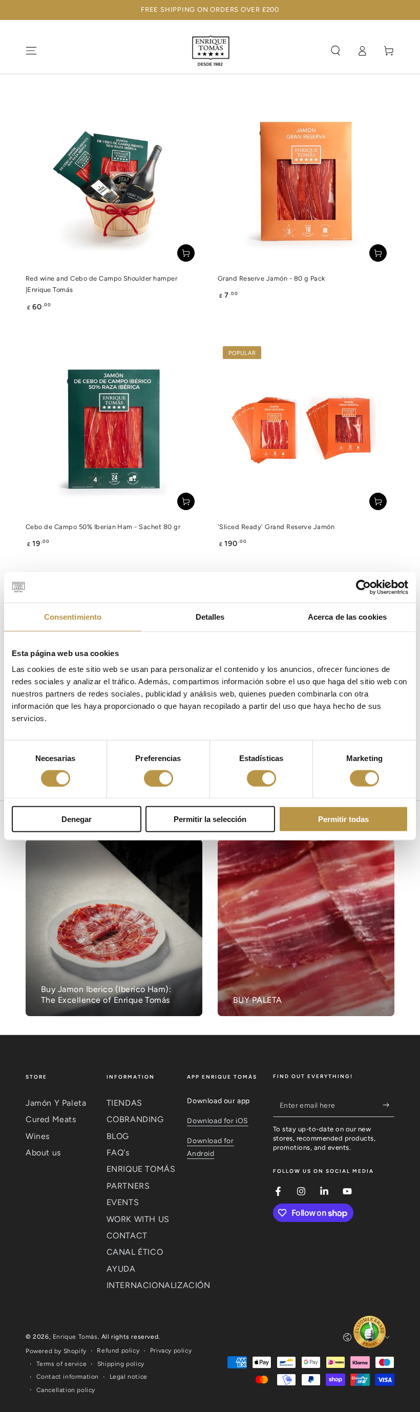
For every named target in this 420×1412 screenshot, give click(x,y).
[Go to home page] (210, 51)
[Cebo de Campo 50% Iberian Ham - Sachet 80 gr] (114, 429)
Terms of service (61, 1363)
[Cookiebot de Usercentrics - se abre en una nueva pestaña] (363, 587)
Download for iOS (217, 1120)
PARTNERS (128, 1186)
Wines (38, 1136)
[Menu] (31, 50)
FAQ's (118, 1152)
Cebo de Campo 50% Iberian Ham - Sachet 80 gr (103, 527)
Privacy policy (171, 1350)
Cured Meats (51, 1119)
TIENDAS (124, 1103)
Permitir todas (343, 819)
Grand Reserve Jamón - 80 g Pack (271, 278)
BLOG (118, 1136)
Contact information (67, 1376)
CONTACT (127, 1235)
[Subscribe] (388, 1105)
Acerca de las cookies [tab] (347, 616)
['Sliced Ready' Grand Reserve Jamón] (306, 429)
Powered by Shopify (56, 1351)
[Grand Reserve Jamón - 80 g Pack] (306, 181)
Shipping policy (120, 1363)
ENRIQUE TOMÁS (141, 1169)
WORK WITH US (138, 1219)
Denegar (76, 819)
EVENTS (123, 1202)
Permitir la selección (210, 819)
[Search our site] (335, 50)
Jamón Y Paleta (56, 1103)
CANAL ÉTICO (135, 1252)
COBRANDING (135, 1119)
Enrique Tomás (75, 1336)
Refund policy (118, 1350)
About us (43, 1152)
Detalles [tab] (210, 616)
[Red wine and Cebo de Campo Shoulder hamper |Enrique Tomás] (114, 181)
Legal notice (129, 1376)
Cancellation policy (65, 1390)
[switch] (158, 778)
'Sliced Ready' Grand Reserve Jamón (276, 527)
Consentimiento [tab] (72, 616)
